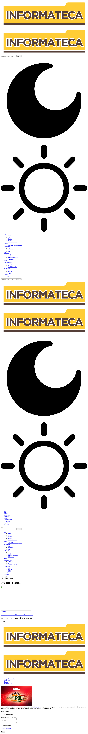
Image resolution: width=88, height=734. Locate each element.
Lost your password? (6, 728)
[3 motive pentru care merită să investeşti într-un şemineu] (16, 610)
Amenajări (3, 611)
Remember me (6, 725)
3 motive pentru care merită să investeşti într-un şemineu (17, 615)
